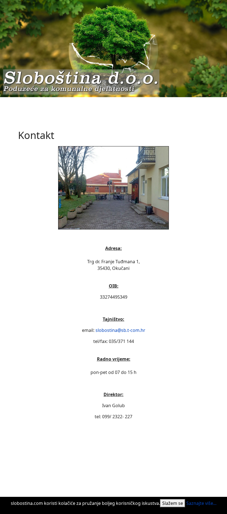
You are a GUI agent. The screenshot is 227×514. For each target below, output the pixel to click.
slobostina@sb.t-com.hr (120, 330)
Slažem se (172, 503)
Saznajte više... (201, 503)
